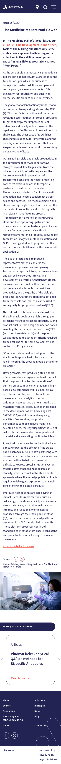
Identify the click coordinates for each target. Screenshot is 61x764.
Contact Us (40, 725)
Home (6, 564)
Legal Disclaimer (48, 759)
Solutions (39, 700)
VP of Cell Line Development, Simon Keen (29, 45)
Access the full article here (18, 546)
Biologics (39, 705)
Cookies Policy (47, 750)
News (37, 711)
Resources (9, 711)
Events (6, 705)
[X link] (14, 735)
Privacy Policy (46, 755)
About (6, 700)
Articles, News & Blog (21, 564)
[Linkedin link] (6, 735)
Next (59, 660)
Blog (37, 716)
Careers (7, 725)
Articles (37, 564)
